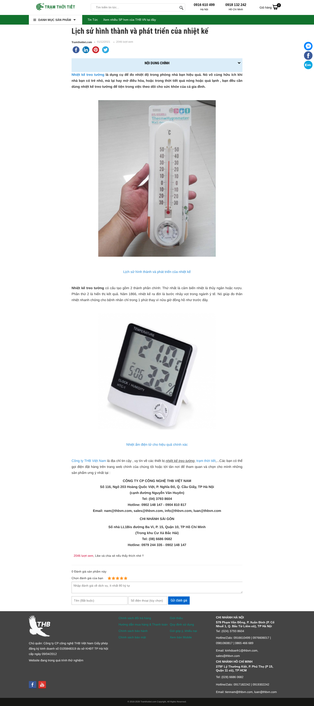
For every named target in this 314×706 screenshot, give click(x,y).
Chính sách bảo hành (133, 631)
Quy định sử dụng (182, 624)
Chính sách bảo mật (132, 637)
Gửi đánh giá (179, 600)
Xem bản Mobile (181, 637)
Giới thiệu (176, 618)
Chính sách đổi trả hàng (135, 618)
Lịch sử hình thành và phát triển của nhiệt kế (157, 272)
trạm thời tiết (206, 461)
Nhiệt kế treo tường (88, 75)
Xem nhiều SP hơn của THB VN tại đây (129, 19)
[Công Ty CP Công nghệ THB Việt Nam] (55, 7)
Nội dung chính (157, 63)
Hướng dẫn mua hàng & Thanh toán (143, 624)
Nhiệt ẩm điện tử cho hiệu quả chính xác (157, 445)
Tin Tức (93, 19)
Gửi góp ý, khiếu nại (183, 631)
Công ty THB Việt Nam (89, 461)
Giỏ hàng (270, 6)
